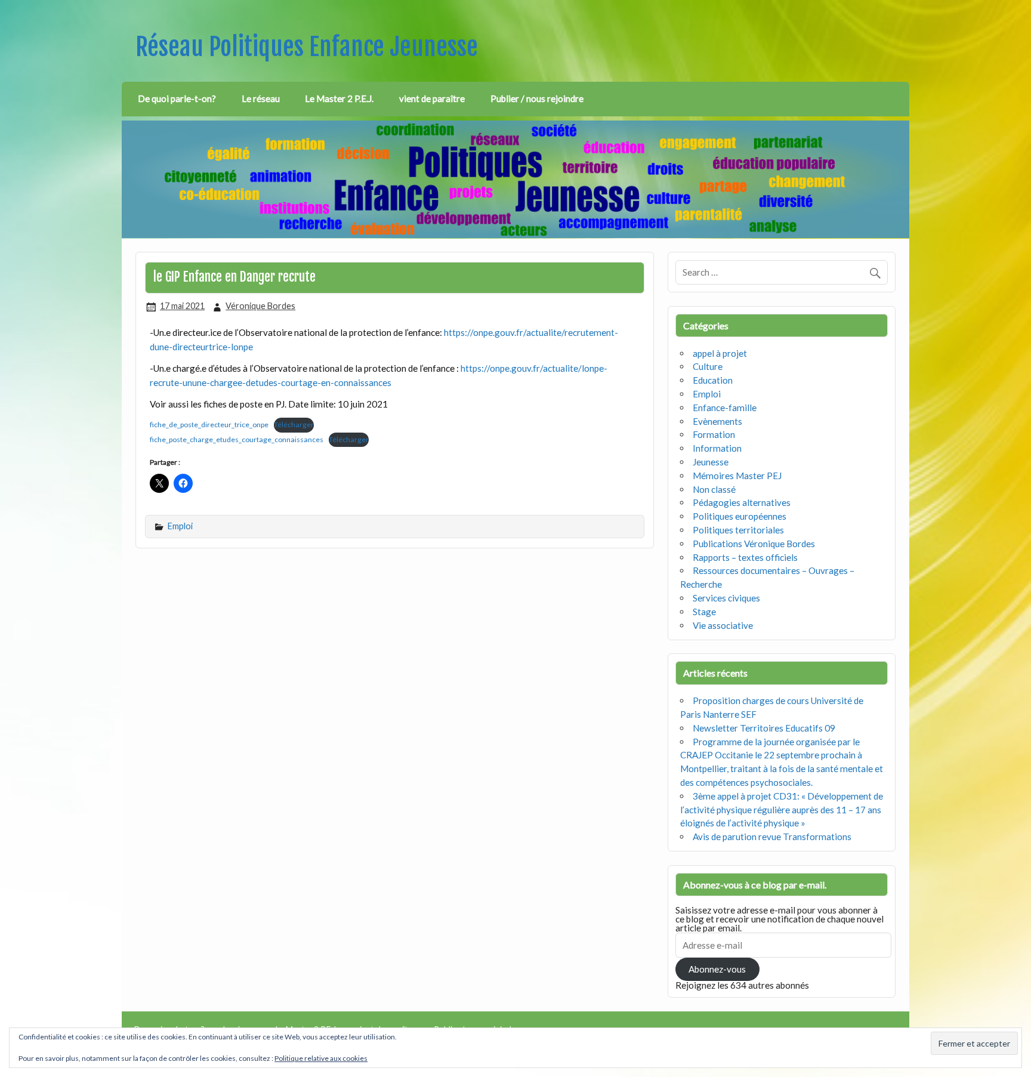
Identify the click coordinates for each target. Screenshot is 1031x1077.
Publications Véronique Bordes (754, 543)
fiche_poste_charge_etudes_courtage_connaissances (236, 439)
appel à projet (720, 353)
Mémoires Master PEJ (737, 475)
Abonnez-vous (717, 969)
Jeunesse (711, 461)
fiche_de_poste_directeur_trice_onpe (209, 424)
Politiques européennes (739, 516)
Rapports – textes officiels (745, 557)
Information (717, 448)
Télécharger (294, 424)
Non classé (714, 489)
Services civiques (726, 597)
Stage (704, 611)
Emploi (180, 526)
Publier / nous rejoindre (537, 98)
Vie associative (723, 625)
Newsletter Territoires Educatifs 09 (764, 728)
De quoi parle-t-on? (177, 98)
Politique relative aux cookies (321, 1058)
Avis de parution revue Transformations (772, 836)
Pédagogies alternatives (742, 502)
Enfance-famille (725, 407)
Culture (708, 366)
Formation (714, 434)
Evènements (717, 421)
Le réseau (261, 98)
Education (713, 380)
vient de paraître (432, 98)
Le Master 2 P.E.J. (339, 98)
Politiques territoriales (738, 529)
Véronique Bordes (260, 306)
